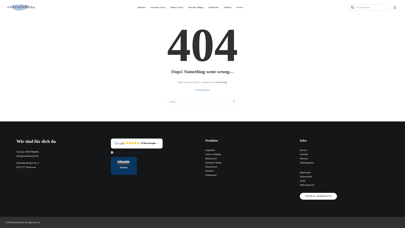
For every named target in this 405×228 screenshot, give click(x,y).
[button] (369, 7)
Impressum (305, 172)
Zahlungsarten (307, 162)
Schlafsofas (214, 7)
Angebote (210, 150)
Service (240, 7)
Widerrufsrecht (307, 185)
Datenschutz (306, 176)
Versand (304, 158)
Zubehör (228, 7)
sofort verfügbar (213, 154)
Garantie (304, 154)
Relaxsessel (211, 158)
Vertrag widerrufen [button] (318, 196)
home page (221, 82)
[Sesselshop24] (21, 7)
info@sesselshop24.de (27, 156)
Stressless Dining (195, 7)
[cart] (394, 7)
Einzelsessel (211, 166)
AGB (302, 181)
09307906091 (32, 152)
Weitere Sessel (177, 7)
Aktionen (141, 7)
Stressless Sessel (158, 7)
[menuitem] (141, 7)
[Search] (202, 102)
